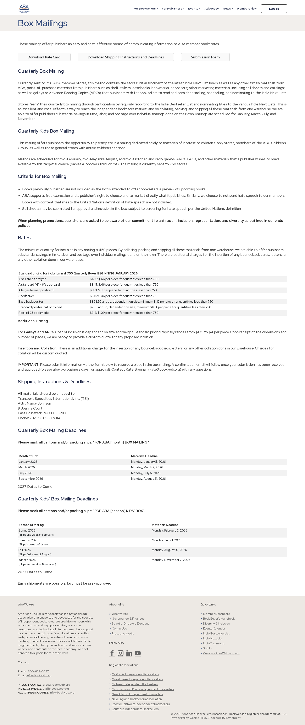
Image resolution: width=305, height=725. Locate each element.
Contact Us (119, 628)
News (227, 8)
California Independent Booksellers (135, 674)
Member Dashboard (216, 614)
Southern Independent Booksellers (135, 709)
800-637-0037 (38, 671)
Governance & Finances (128, 618)
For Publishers (172, 8)
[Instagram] (120, 655)
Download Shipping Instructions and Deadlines (126, 57)
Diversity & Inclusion (216, 623)
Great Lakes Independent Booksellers (137, 679)
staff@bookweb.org (56, 688)
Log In (274, 9)
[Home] (24, 6)
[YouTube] (138, 655)
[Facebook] (112, 655)
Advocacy (212, 8)
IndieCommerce (214, 643)
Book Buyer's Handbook (219, 618)
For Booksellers (144, 8)
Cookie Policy (198, 718)
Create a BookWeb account (221, 653)
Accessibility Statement (224, 718)
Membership (246, 8)
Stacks (207, 648)
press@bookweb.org (56, 684)
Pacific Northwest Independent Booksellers (141, 704)
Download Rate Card (44, 57)
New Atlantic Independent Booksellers (137, 694)
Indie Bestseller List (216, 633)
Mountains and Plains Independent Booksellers (143, 689)
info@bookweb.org (39, 675)
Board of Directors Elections (130, 623)
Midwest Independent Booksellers (135, 684)
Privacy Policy (179, 718)
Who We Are (120, 614)
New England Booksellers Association (137, 699)
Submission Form (205, 57)
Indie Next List (212, 638)
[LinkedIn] (129, 655)
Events (193, 8)
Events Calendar (214, 628)
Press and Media (123, 633)
